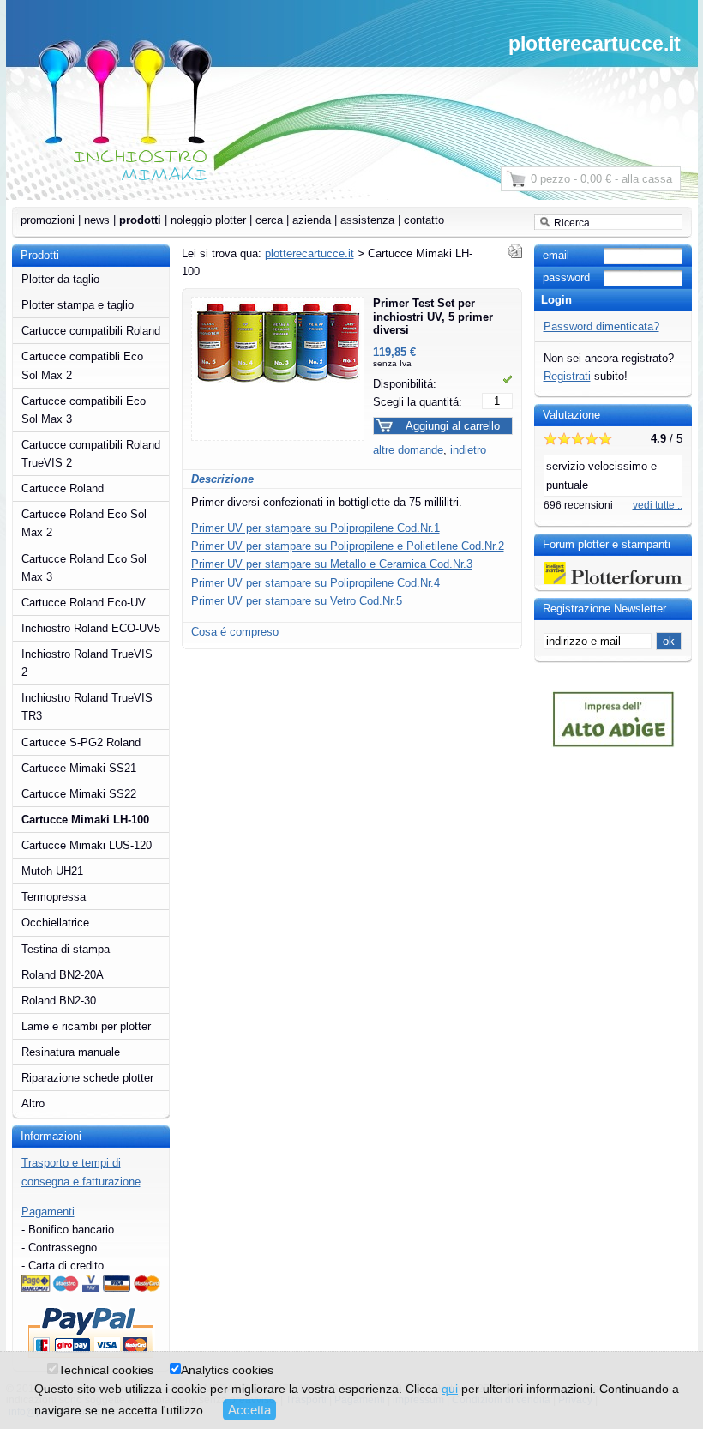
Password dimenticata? (601, 326)
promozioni (48, 220)
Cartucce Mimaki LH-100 (85, 819)
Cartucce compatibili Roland (90, 330)
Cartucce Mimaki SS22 (78, 793)
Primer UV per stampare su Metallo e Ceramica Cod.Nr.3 (331, 564)
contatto (424, 220)
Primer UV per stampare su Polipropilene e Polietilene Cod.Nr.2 (347, 546)
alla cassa (647, 178)
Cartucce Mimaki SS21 (78, 768)
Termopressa (53, 896)
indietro (468, 449)
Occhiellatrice (55, 922)
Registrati (567, 376)
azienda (311, 220)
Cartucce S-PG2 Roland (81, 742)
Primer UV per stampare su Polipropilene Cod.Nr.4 (315, 582)
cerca (269, 220)
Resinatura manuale (70, 1052)
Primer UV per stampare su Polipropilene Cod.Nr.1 (315, 528)
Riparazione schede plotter (87, 1077)
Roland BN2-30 (58, 1000)
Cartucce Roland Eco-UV (83, 602)
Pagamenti (48, 1211)
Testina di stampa (65, 949)
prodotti (140, 220)
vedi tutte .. (657, 505)
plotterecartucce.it (594, 44)
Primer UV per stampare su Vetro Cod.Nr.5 (296, 600)
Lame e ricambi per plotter (86, 1026)
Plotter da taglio (60, 279)
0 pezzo (550, 178)
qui (450, 1389)
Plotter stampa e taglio (77, 304)
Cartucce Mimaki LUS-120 (86, 845)
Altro (33, 1103)
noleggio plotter (208, 220)
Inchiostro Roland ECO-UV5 (90, 628)
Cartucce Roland (62, 488)
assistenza (367, 220)
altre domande (408, 449)
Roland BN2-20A (62, 974)
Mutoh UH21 (52, 871)
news (97, 220)
